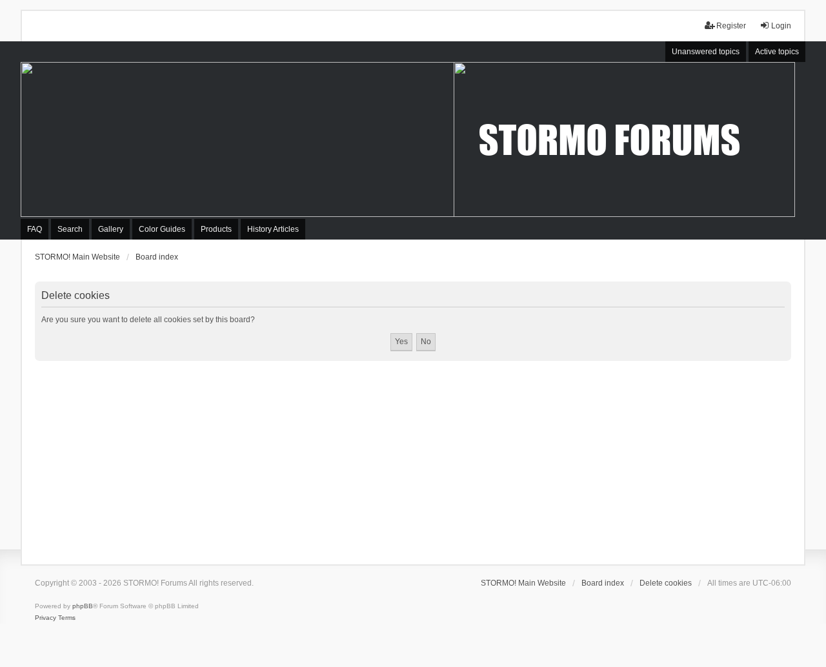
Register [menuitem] (731, 25)
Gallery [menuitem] (110, 229)
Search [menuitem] (70, 229)
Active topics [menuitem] (777, 51)
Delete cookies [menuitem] (666, 583)
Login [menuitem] (781, 25)
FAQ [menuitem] (34, 229)
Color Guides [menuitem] (162, 229)
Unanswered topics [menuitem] (706, 51)
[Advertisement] (413, 457)
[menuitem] (45, 618)
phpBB (82, 606)
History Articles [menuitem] (273, 229)
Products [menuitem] (216, 229)
